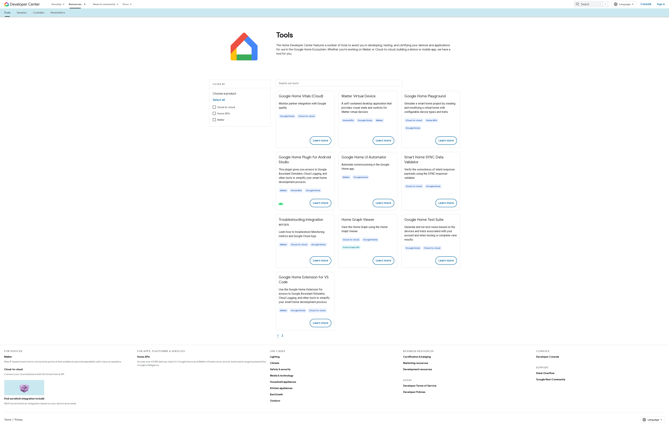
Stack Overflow (545, 373)
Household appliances (283, 381)
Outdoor (275, 400)
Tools (7, 12)
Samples (22, 12)
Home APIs (223, 113)
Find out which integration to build (24, 398)
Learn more (320, 140)
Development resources (417, 369)
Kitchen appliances (281, 388)
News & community (104, 4)
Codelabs (38, 12)
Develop (56, 4)
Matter (221, 119)
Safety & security (280, 369)
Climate (274, 363)
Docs (126, 4)
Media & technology (281, 375)
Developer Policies (414, 392)
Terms (7, 419)
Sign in (661, 4)
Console (645, 4)
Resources (75, 4)
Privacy (19, 419)
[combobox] (591, 4)
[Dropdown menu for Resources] (86, 4)
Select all (219, 100)
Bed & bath (276, 394)
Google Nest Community (550, 379)
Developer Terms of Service (419, 385)
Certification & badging (417, 356)
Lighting (275, 356)
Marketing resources (415, 363)
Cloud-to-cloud (226, 107)
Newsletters (58, 12)
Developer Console (547, 356)
